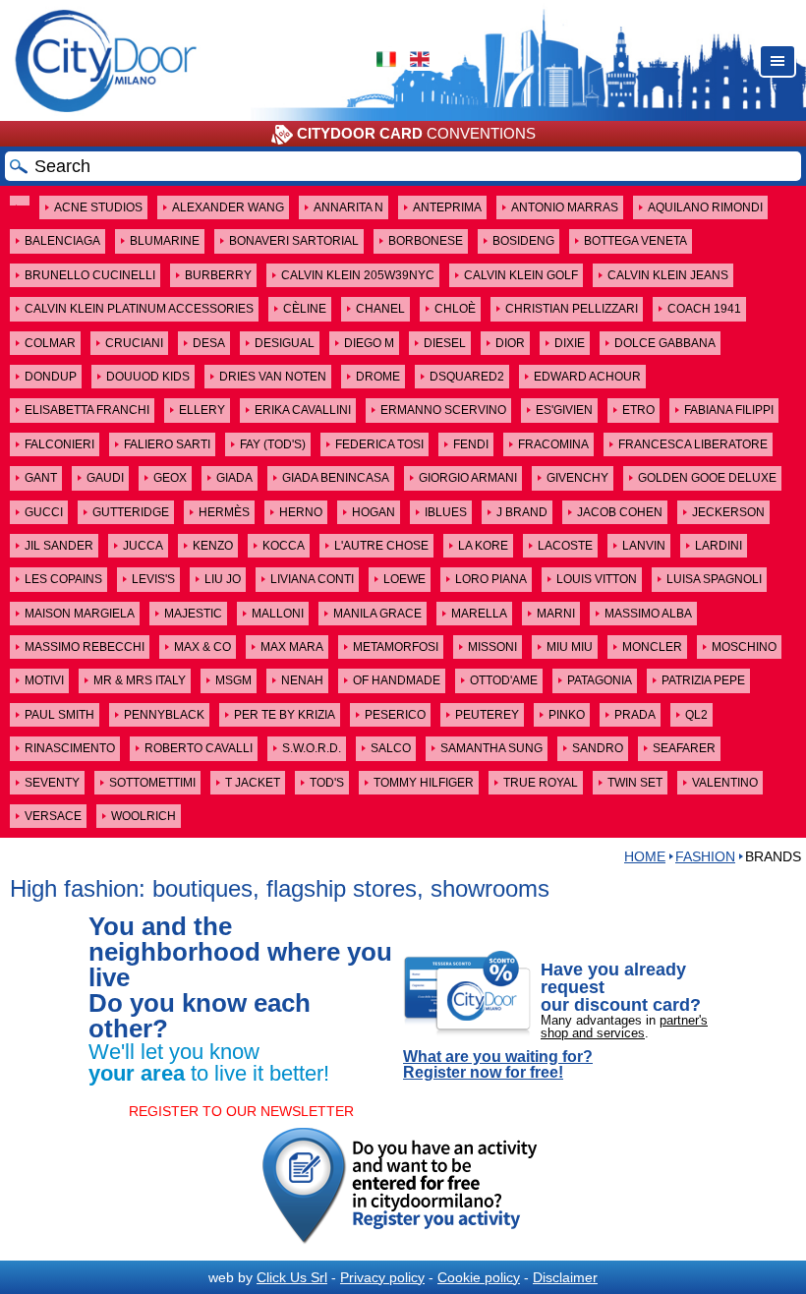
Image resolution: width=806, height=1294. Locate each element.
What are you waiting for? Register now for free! (498, 1065)
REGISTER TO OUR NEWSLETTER (241, 1111)
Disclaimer (565, 1277)
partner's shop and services (624, 1026)
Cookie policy (478, 1277)
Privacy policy (382, 1277)
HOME (644, 856)
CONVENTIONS (416, 133)
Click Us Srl (292, 1277)
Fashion (705, 856)
